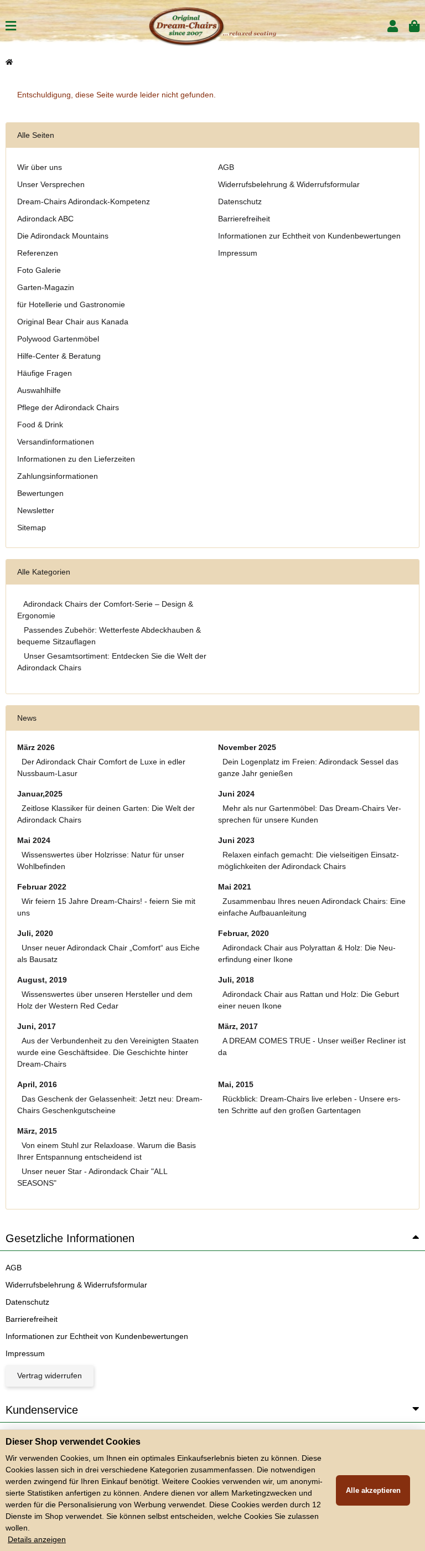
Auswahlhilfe (39, 390)
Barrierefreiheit (244, 218)
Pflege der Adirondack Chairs (68, 407)
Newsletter (35, 510)
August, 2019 (42, 979)
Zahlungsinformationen (57, 476)
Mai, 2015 (235, 1084)
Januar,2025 (40, 793)
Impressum (237, 253)
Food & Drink (40, 424)
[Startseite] (9, 62)
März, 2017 (238, 1026)
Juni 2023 (236, 840)
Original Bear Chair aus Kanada (72, 321)
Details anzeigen (37, 1539)
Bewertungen (40, 493)
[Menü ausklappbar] (11, 26)
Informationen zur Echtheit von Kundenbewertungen (309, 235)
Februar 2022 (41, 886)
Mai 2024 (33, 840)
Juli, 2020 (35, 933)
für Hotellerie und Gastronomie (71, 304)
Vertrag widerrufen (49, 1375)
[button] (392, 26)
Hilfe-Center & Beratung (59, 355)
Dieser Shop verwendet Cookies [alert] (73, 1441)
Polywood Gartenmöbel (58, 338)
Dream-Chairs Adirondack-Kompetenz (83, 201)
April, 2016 (37, 1084)
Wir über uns (39, 167)
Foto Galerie (39, 270)
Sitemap (31, 527)
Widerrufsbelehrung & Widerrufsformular (289, 184)
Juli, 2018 (236, 979)
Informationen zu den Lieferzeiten (76, 458)
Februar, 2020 (243, 933)
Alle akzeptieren (373, 1490)
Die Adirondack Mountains (62, 235)
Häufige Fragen (44, 373)
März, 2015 (37, 1130)
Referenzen (37, 253)
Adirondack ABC (45, 218)
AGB (226, 167)
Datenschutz (240, 201)
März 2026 (36, 747)
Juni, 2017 (36, 1026)
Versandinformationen (55, 441)
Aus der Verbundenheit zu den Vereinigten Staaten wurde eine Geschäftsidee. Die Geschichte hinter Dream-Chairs (108, 1052)
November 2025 (247, 747)
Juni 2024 (236, 793)
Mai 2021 (234, 886)
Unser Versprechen (51, 184)
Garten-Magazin (45, 287)
